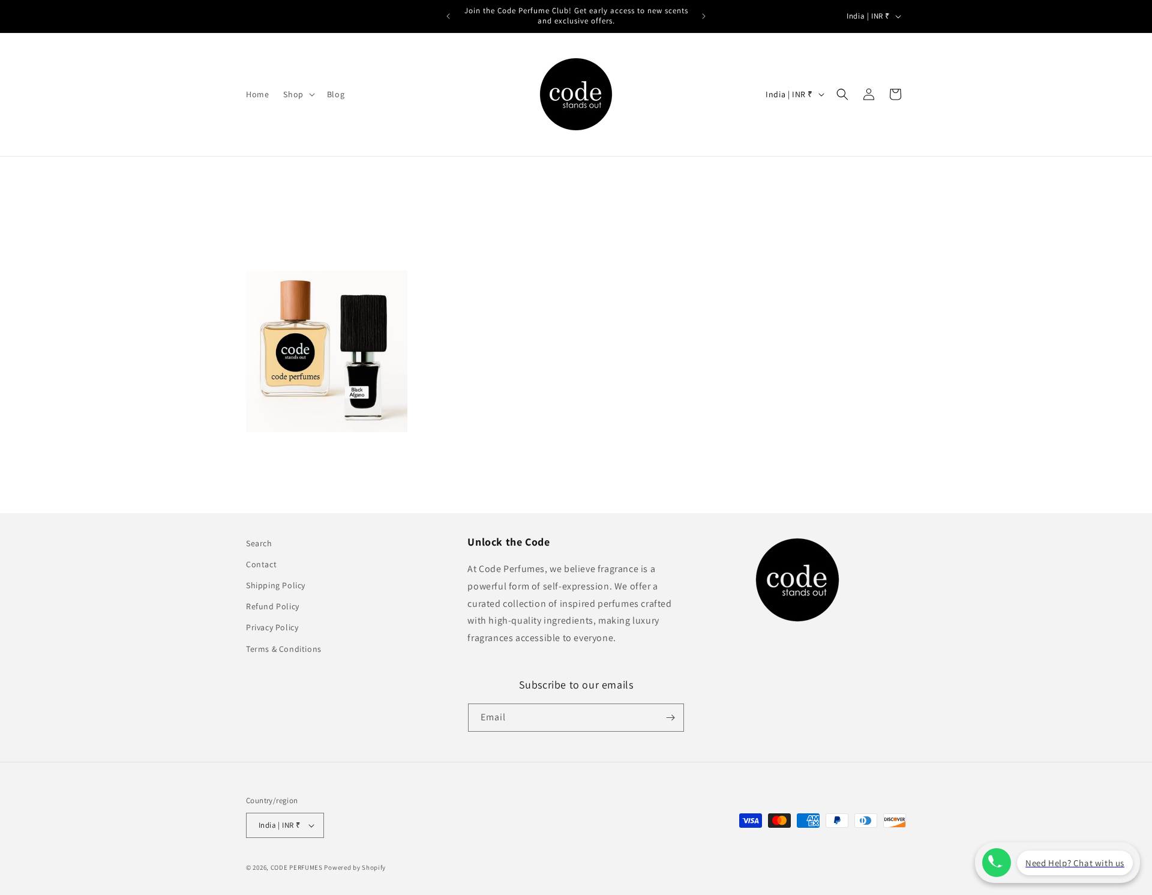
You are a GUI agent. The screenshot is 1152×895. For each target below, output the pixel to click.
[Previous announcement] (448, 16)
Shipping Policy (275, 585)
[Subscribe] (670, 718)
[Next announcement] (704, 16)
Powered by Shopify (355, 867)
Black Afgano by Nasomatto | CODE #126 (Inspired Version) (318, 452)
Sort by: (739, 251)
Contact (261, 564)
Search (259, 543)
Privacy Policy (272, 627)
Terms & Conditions (284, 648)
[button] (297, 94)
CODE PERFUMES (297, 867)
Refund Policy (272, 606)
